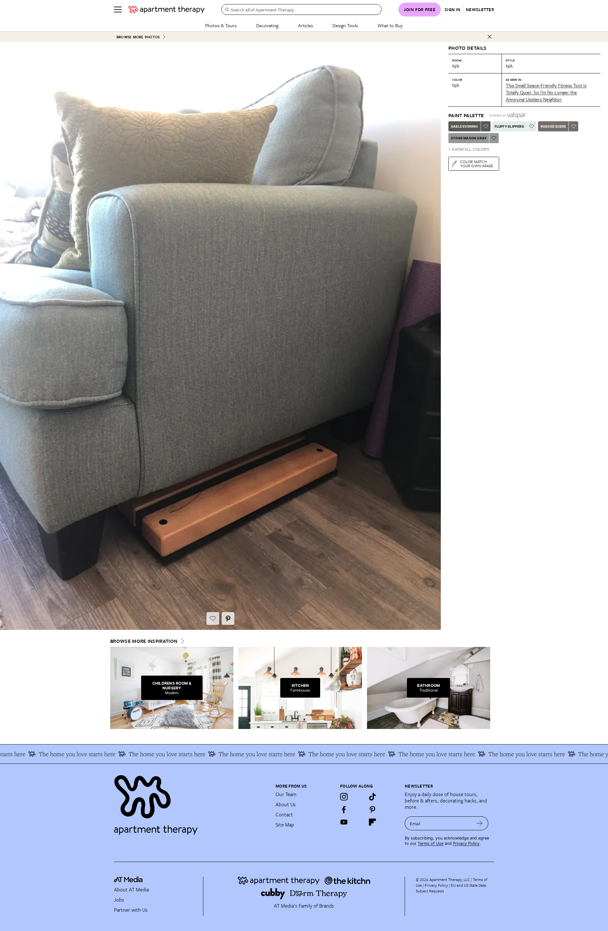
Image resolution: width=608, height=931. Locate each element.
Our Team (286, 794)
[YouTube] (344, 822)
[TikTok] (372, 797)
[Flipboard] (372, 822)
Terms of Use (430, 843)
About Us (286, 804)
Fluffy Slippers (509, 126)
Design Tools (345, 25)
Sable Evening (464, 126)
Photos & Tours (221, 25)
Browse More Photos (138, 37)
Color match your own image (476, 163)
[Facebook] (344, 809)
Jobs (119, 899)
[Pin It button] (228, 618)
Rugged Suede (553, 126)
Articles (305, 25)
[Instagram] (344, 797)
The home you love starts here (136, 754)
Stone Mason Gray (468, 138)
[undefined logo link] (167, 9)
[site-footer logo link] (128, 880)
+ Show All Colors (468, 149)
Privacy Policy (466, 843)
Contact (284, 814)
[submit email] (479, 823)
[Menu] (118, 9)
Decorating (267, 25)
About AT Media (131, 889)
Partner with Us (131, 910)
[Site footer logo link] (191, 802)
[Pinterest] (372, 809)
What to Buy (390, 25)
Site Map (285, 824)
